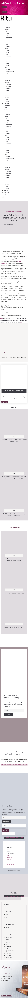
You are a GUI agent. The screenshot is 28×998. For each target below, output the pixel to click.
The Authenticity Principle (9, 37)
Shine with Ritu (7, 99)
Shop (6, 107)
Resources (7, 79)
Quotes (8, 92)
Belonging (7, 24)
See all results (8, 833)
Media (7, 94)
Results (5, 830)
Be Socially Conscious (9, 56)
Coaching (7, 105)
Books (8, 80)
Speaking (7, 103)
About (6, 22)
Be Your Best (7, 50)
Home (7, 905)
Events (8, 96)
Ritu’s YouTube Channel (8, 84)
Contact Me (10, 853)
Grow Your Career (8, 75)
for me (23, 270)
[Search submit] (3, 828)
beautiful (9, 280)
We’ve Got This (7, 31)
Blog (6, 41)
